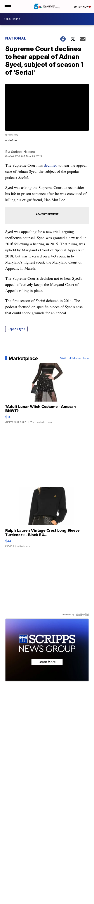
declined (50, 165)
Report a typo (16, 329)
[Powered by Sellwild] (82, 614)
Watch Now (81, 6)
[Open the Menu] (7, 6)
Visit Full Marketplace (74, 358)
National (15, 38)
